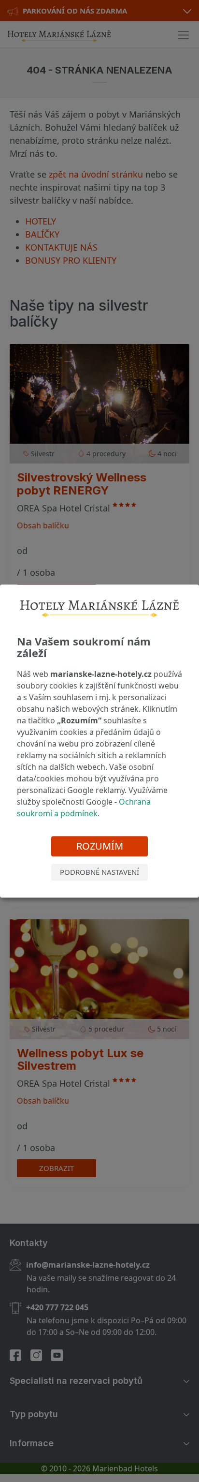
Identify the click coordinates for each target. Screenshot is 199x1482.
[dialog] (99, 741)
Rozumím (99, 846)
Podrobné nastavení (99, 872)
